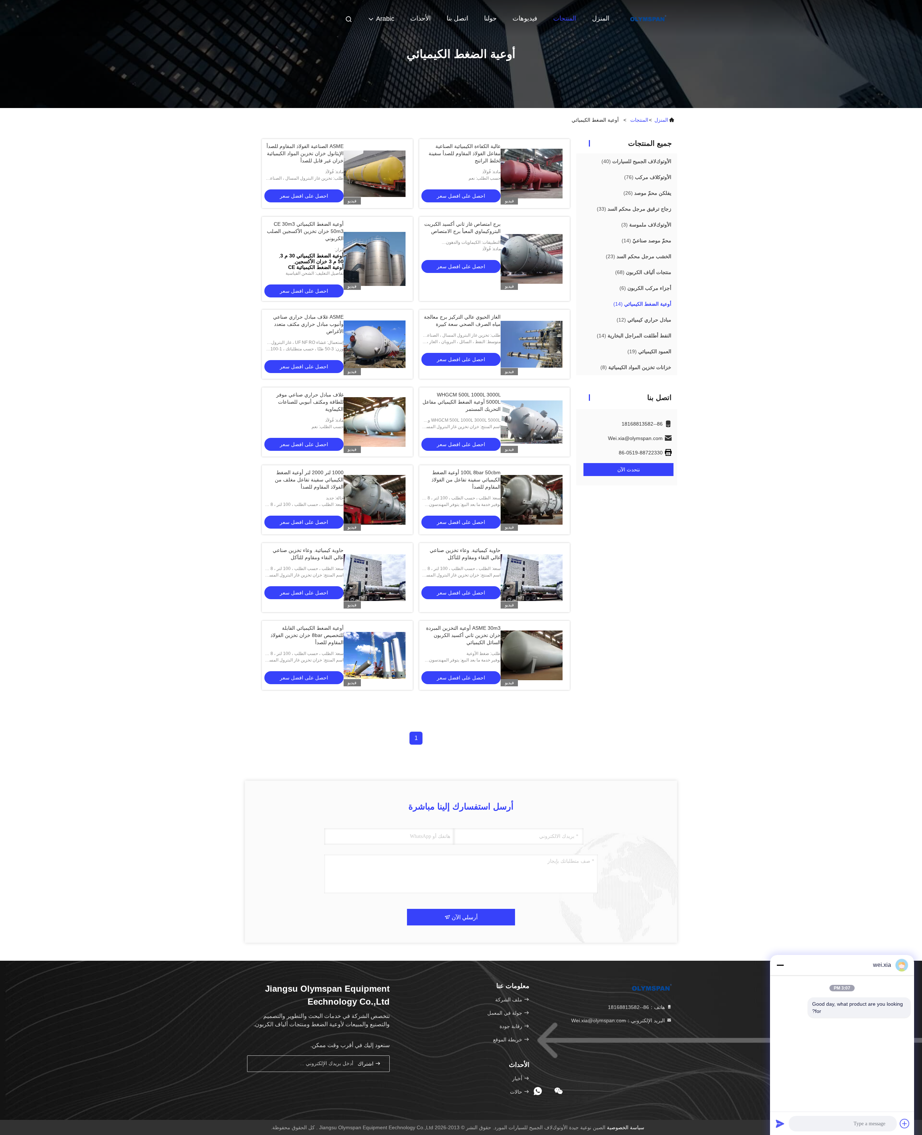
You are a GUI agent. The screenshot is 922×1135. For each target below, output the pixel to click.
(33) (634, 209)
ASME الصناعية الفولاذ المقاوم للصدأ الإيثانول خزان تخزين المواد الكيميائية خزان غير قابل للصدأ (305, 153)
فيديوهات (525, 18)
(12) (644, 320)
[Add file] (905, 1123)
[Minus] (780, 965)
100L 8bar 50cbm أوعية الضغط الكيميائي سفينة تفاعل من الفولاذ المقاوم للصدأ (466, 480)
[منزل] (648, 18)
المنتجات (564, 18)
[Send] (780, 1123)
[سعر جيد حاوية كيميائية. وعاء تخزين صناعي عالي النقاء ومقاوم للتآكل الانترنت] (532, 578)
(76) (647, 177)
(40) (636, 161)
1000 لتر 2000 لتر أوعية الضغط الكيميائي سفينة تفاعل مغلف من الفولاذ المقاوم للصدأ (309, 480)
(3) (646, 225)
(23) (638, 256)
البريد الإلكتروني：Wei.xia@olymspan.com (618, 1020)
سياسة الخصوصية (625, 1127)
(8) (635, 367)
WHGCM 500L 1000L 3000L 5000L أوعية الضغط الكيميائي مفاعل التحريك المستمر (461, 402)
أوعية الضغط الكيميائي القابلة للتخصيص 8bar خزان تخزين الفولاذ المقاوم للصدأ (307, 635)
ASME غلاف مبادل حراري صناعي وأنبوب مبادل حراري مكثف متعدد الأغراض (308, 324)
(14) (646, 240)
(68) (643, 272)
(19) (649, 351)
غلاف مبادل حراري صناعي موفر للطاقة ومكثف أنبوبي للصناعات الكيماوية (310, 402)
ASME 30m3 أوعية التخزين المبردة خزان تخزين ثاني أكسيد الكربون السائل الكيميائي (463, 635)
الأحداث (420, 18)
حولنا (490, 18)
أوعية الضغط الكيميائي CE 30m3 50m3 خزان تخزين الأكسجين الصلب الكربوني (305, 231)
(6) (645, 288)
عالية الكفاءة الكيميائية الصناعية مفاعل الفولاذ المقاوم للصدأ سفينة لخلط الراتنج (465, 153)
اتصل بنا (457, 18)
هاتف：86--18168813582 (637, 1007)
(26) (647, 193)
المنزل (600, 18)
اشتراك (366, 1064)
